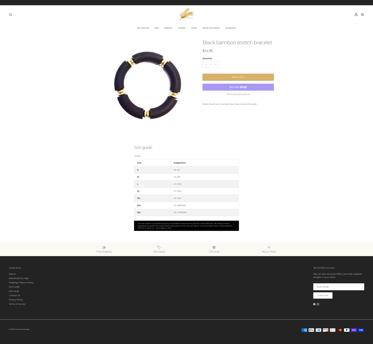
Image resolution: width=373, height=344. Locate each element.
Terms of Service (17, 304)
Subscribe (323, 295)
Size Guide (14, 286)
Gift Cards (14, 291)
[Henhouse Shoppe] (186, 14)
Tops (156, 28)
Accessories (230, 28)
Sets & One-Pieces (211, 28)
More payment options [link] (238, 94)
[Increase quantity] (216, 64)
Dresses (181, 28)
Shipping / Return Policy (21, 282)
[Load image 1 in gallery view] (147, 85)
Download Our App (18, 278)
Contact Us (14, 295)
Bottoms (168, 28)
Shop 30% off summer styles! (196, 2)
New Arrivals (143, 28)
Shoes (194, 28)
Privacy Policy (16, 299)
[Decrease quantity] (205, 64)
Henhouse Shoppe (22, 329)
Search (12, 274)
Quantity (207, 58)
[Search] (10, 14)
